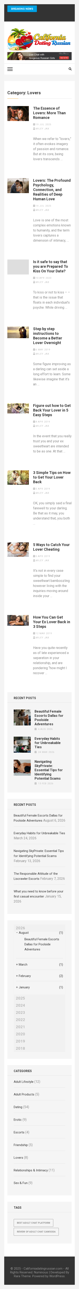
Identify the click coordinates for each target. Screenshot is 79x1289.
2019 (20, 1041)
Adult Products (24, 1094)
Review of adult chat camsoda (36, 1231)
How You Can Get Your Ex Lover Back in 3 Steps (51, 622)
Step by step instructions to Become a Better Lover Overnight (47, 336)
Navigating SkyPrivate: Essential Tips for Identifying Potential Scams (49, 770)
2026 (20, 928)
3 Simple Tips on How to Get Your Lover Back (52, 477)
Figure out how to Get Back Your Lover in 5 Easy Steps (52, 410)
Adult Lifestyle (23, 1082)
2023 (20, 1012)
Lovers (18, 1158)
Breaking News (22, 8)
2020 (20, 1034)
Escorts (19, 1132)
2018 (20, 1048)
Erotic (18, 1120)
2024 (20, 1005)
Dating (18, 1107)
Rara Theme (22, 1276)
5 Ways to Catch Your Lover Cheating (51, 547)
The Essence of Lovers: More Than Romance (49, 113)
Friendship (21, 1145)
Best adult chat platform (33, 1223)
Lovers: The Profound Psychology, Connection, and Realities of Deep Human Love (52, 189)
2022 (20, 1019)
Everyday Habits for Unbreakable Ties (48, 743)
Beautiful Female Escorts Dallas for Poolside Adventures (41, 944)
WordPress (57, 1276)
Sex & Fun (21, 1183)
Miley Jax (42, 128)
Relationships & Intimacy (31, 1170)
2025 (20, 998)
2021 (20, 1027)
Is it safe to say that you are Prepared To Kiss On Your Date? (50, 266)
